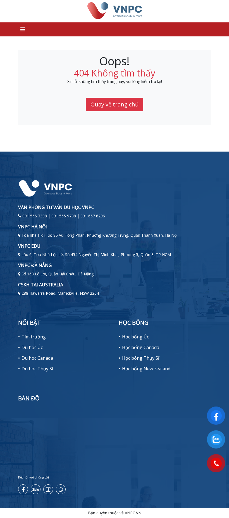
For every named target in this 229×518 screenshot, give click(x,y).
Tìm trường (34, 337)
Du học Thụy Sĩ (37, 369)
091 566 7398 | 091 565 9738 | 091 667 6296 (63, 216)
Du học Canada (37, 358)
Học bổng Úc (135, 337)
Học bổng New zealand (146, 369)
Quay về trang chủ (114, 104)
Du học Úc (32, 347)
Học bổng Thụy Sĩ (140, 358)
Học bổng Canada (140, 347)
